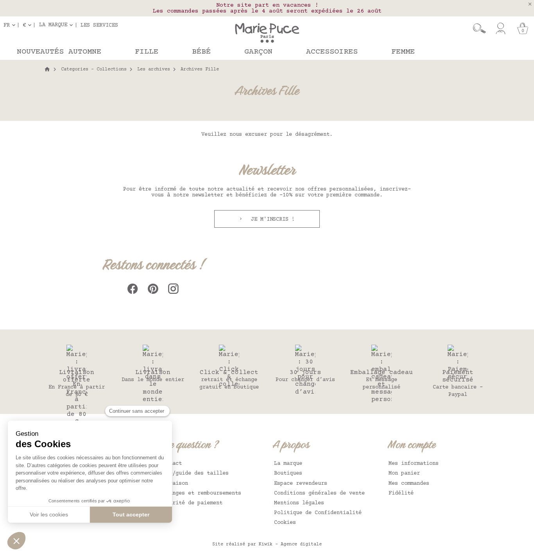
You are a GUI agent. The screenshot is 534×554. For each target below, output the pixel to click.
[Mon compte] (500, 28)
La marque (288, 463)
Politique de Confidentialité (318, 513)
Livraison (174, 483)
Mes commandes (409, 483)
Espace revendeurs (300, 483)
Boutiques (288, 473)
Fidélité (401, 493)
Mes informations (414, 463)
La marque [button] (53, 25)
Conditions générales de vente (319, 493)
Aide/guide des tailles (194, 473)
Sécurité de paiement (191, 503)
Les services (99, 25)
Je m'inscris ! (271, 219)
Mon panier (404, 473)
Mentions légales (299, 503)
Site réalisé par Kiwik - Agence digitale (267, 544)
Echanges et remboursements (200, 493)
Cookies (285, 523)
